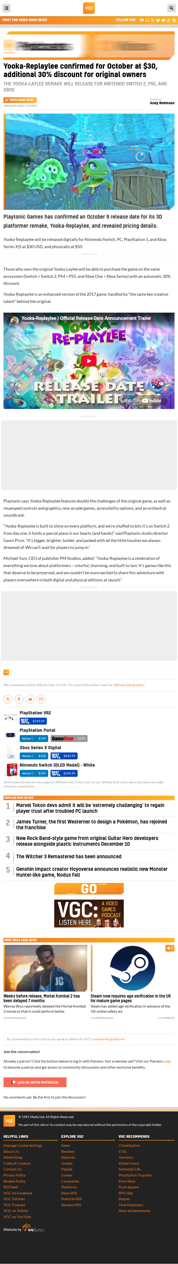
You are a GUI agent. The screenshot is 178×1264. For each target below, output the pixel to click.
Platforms (69, 1187)
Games (66, 1175)
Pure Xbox (127, 1181)
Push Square (129, 1187)
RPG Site (126, 1193)
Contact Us (12, 1169)
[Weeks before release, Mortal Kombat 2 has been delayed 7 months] (45, 968)
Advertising (12, 1157)
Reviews (67, 1151)
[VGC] (89, 8)
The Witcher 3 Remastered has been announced (68, 856)
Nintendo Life (129, 1169)
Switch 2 (48, 276)
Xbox (111, 276)
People (66, 1169)
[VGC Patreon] (142, 20)
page (167, 1061)
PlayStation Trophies (135, 1175)
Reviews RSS (71, 1204)
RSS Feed (10, 1187)
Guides (67, 1163)
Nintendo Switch (100, 239)
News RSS (69, 1193)
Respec (124, 1198)
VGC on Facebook (17, 1193)
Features (68, 1157)
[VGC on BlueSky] (158, 20)
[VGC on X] (152, 20)
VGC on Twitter (16, 1210)
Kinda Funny (129, 1163)
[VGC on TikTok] (168, 20)
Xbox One (94, 276)
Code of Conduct (17, 1163)
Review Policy (14, 1181)
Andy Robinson (162, 103)
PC (119, 239)
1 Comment (166, 1018)
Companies (70, 1181)
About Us (11, 1151)
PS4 (61, 276)
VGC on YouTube (17, 1216)
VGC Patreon (14, 1198)
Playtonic (12, 501)
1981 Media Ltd (33, 1117)
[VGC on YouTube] (163, 20)
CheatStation (129, 1145)
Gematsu (126, 1157)
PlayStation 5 (136, 239)
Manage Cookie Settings (22, 1145)
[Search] (171, 8)
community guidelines (109, 1039)
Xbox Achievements (134, 1210)
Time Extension (131, 1204)
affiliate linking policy (129, 685)
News (65, 1145)
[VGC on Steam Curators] (174, 20)
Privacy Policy (14, 1175)
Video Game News (22, 100)
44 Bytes (33, 1227)
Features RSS (71, 1198)
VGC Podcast (14, 1204)
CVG (123, 1151)
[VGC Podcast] (147, 20)
